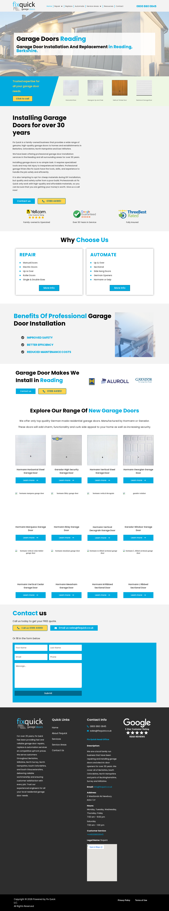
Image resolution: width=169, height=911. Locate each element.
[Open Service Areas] (100, 6)
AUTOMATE (103, 255)
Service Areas (59, 744)
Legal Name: (93, 840)
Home (55, 727)
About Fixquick (59, 733)
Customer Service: (96, 830)
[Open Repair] (62, 6)
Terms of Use (141, 900)
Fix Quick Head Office (98, 739)
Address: (91, 792)
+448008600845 (95, 834)
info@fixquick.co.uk (103, 786)
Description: (93, 745)
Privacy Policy (124, 900)
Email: (90, 786)
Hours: (90, 805)
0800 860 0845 (146, 6)
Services (56, 738)
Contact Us (58, 750)
